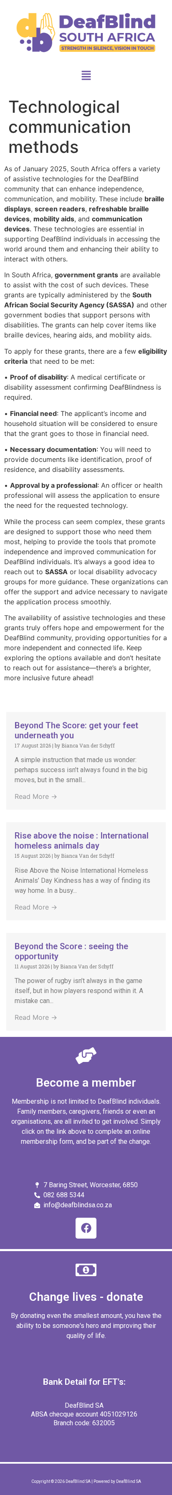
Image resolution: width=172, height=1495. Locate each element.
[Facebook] (86, 1228)
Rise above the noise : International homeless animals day (82, 841)
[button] (86, 76)
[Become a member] (86, 1055)
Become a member (86, 1083)
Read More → (36, 796)
